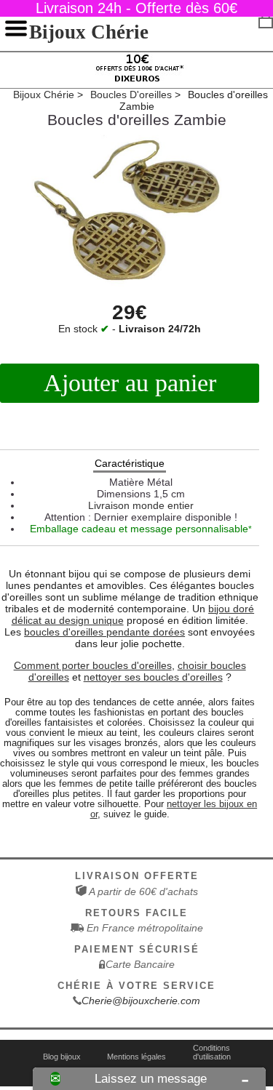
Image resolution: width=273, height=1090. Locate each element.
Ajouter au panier (130, 382)
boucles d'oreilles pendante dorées (104, 632)
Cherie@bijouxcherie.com (141, 1000)
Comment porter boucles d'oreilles (93, 665)
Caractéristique (130, 463)
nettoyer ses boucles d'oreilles (153, 677)
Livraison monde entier (141, 505)
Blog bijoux (62, 1056)
